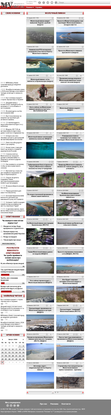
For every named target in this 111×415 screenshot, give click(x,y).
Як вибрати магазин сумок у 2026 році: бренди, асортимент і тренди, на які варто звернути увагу (13, 92)
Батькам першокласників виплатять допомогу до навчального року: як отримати (12, 197)
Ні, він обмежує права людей (12, 263)
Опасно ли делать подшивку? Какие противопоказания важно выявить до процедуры (10, 180)
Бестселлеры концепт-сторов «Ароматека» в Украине (12, 99)
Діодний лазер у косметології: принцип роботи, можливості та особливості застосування (12, 105)
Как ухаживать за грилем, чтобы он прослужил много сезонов (12, 166)
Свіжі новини (13, 13)
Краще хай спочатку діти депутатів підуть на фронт (12, 287)
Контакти (66, 404)
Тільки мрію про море (12, 240)
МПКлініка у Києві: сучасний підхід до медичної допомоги (11, 84)
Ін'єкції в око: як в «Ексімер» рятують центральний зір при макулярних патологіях (12, 137)
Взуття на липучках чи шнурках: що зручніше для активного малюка (11, 118)
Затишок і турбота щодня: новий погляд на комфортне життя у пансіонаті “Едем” (13, 204)
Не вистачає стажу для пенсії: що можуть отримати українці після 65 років (11, 149)
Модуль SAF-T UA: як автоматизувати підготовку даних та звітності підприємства (12, 131)
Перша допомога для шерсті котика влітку (11, 192)
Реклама (54, 404)
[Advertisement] (13, 48)
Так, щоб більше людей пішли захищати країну (12, 271)
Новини (29, 7)
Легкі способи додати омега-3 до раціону (11, 143)
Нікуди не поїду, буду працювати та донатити (13, 227)
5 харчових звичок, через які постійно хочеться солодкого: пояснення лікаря (13, 211)
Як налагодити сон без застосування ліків (11, 112)
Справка (38, 7)
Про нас (43, 404)
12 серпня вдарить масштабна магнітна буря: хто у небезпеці (12, 124)
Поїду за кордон (10, 237)
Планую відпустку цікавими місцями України (14, 233)
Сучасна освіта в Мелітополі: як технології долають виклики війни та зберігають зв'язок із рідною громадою (11, 157)
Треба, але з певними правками (9, 279)
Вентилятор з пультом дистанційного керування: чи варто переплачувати (11, 172)
